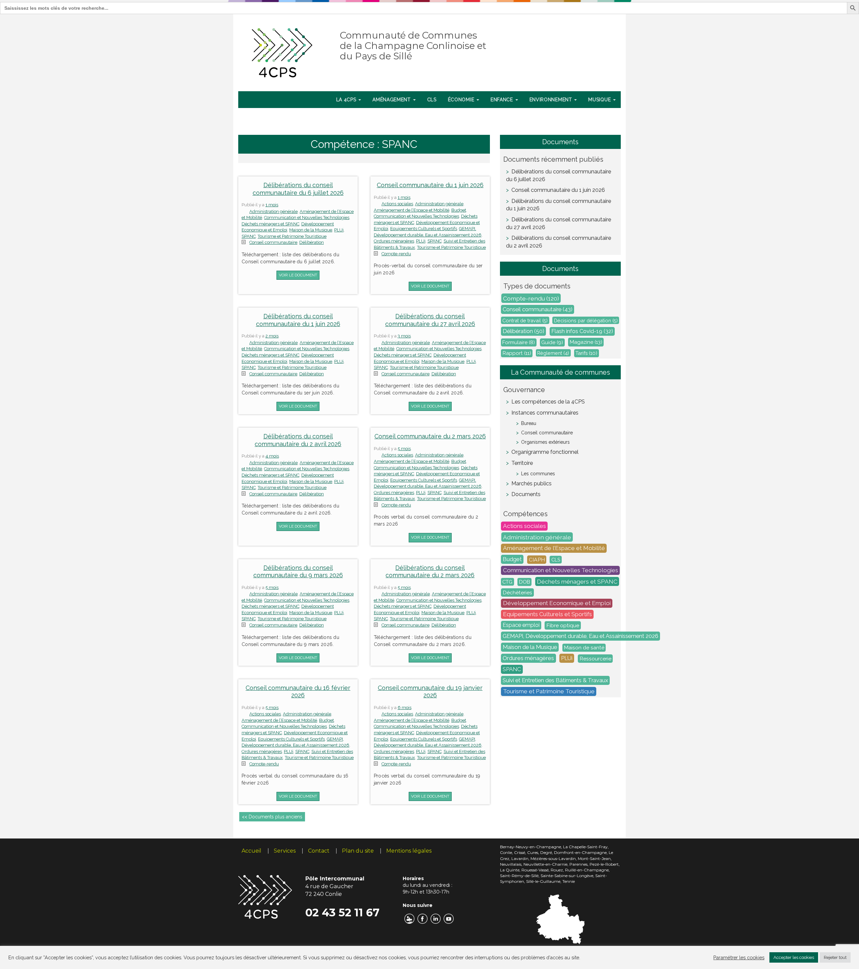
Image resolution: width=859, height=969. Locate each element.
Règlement (553, 353)
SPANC (249, 236)
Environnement (551, 99)
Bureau (528, 423)
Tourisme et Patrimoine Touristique (292, 236)
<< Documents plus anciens (272, 816)
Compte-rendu (396, 253)
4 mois (272, 456)
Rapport (517, 353)
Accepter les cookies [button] (793, 957)
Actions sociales (397, 203)
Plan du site (358, 851)
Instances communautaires (544, 413)
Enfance (503, 99)
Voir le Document (298, 275)
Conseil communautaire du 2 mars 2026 (430, 436)
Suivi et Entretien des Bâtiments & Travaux (555, 680)
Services (285, 851)
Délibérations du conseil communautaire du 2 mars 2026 (430, 571)
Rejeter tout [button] (835, 957)
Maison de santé (584, 648)
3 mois (404, 335)
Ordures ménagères (394, 241)
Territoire (522, 463)
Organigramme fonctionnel (544, 452)
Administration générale (273, 211)
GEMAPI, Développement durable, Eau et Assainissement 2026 (580, 636)
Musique (600, 99)
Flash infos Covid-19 (582, 331)
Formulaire (518, 342)
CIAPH (537, 559)
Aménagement (392, 99)
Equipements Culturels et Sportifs (423, 228)
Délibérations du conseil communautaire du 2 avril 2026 (298, 440)
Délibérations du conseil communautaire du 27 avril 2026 (430, 320)
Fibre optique (562, 625)
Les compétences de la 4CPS (548, 401)
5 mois (404, 448)
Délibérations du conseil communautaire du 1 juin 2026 (298, 320)
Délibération (311, 242)
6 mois (404, 707)
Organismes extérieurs (545, 442)
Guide (552, 342)
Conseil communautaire (273, 242)
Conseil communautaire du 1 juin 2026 (430, 185)
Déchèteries (517, 592)
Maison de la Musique (310, 229)
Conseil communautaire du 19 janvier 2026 (430, 691)
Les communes (538, 473)
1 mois (271, 204)
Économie (462, 99)
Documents (526, 494)
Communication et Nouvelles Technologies (306, 217)
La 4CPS (347, 99)
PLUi (339, 229)
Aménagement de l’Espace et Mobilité (411, 210)
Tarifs (586, 353)
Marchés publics (531, 483)
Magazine (586, 342)
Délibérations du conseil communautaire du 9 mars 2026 (298, 571)
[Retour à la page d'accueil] (282, 51)
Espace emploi (521, 625)
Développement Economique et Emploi (557, 603)
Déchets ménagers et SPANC (270, 223)
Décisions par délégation (586, 320)
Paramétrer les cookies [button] (738, 957)
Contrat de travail (525, 320)
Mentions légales (409, 851)
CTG (507, 582)
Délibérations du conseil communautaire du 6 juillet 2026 (298, 188)
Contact (319, 851)
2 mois (272, 335)
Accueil (251, 851)
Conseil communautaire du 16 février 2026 (298, 691)
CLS (432, 99)
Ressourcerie (595, 658)
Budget (458, 210)
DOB (524, 582)
